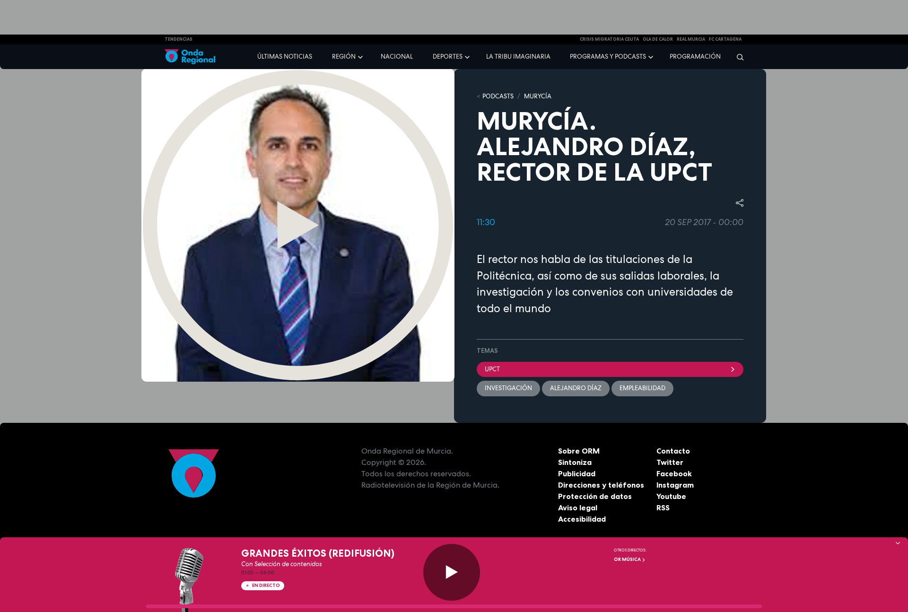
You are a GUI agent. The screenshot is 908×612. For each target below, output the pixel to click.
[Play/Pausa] (451, 572)
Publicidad (576, 473)
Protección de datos (595, 496)
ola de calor (658, 39)
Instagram (675, 485)
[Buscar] (737, 56)
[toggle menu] (361, 56)
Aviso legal (577, 507)
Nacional (397, 56)
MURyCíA (537, 96)
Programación (695, 56)
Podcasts (498, 96)
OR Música (628, 559)
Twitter (669, 462)
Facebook (674, 473)
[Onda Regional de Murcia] (190, 57)
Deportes (448, 56)
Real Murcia (691, 39)
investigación (508, 388)
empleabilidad (642, 388)
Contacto (673, 450)
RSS (663, 507)
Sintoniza (575, 462)
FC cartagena (725, 39)
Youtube (671, 496)
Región (344, 56)
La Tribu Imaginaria (518, 56)
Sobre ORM (579, 450)
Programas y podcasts (608, 56)
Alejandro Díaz (576, 388)
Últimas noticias (284, 56)
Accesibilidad (582, 519)
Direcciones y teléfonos (601, 485)
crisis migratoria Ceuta (609, 39)
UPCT (492, 369)
